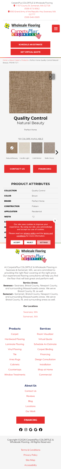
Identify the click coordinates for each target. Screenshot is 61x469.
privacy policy (30, 233)
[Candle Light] (24, 148)
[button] (30, 44)
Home (5, 60)
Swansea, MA (30, 312)
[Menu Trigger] (56, 28)
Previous (4, 148)
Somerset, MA (30, 316)
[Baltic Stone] (49, 148)
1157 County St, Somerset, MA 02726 (33, 6)
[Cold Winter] (37, 148)
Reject (30, 242)
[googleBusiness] (31, 430)
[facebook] (21, 430)
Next (57, 148)
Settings (44, 242)
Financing (44, 168)
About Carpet (14, 60)
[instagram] (26, 430)
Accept (16, 242)
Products (24, 60)
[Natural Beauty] (12, 148)
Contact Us (17, 168)
